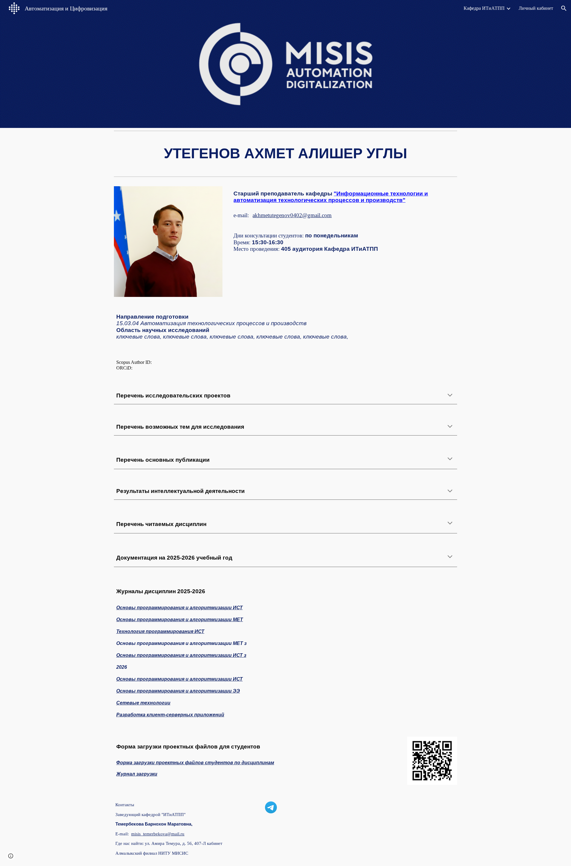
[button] (564, 8)
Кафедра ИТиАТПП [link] (484, 8)
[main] (285, 153)
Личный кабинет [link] (536, 8)
